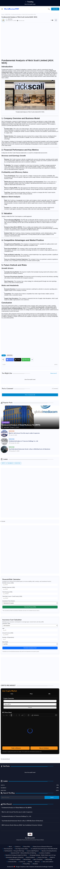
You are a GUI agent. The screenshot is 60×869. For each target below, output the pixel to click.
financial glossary (8, 848)
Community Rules (12, 861)
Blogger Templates (20, 866)
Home (3, 14)
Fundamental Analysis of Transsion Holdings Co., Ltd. (23, 441)
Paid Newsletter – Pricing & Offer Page (14, 850)
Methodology (49, 859)
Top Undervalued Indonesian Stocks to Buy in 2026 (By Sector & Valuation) (29, 449)
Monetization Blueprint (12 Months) (14, 857)
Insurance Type (6, 623)
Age (3, 628)
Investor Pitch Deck (42, 857)
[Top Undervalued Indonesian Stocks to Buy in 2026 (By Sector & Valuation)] (4, 449)
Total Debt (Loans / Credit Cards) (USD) (12, 596)
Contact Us (22, 861)
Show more (53, 373)
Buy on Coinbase (44, 748)
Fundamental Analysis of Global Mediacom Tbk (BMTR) (17, 807)
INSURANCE (10, 463)
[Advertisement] (30, 41)
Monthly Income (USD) (8, 583)
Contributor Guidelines (44, 853)
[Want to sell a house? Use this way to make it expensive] (4, 433)
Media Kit (52, 857)
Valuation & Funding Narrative (49, 850)
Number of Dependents (8, 637)
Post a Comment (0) (30, 394)
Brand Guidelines (30, 857)
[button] (48, 9)
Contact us (17, 846)
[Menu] (2, 9)
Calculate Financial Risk (30, 607)
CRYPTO (3, 463)
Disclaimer (35, 863)
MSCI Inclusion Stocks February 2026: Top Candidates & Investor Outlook (22, 825)
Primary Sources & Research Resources (42, 846)
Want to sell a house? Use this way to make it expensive (24, 433)
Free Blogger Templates (47, 866)
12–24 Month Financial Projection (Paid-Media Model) (44, 848)
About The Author (38, 859)
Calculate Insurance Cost (30, 648)
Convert (30, 707)
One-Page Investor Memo (21, 848)
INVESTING (7, 14)
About (10, 846)
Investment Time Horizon (8, 601)
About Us (37, 861)
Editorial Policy (27, 859)
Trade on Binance (16, 748)
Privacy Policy (26, 846)
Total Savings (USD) (7, 592)
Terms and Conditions (47, 861)
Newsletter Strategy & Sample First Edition (16, 855)
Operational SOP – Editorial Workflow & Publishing (23, 853)
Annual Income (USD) (7, 633)
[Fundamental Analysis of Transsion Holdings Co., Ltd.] (4, 441)
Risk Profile (5, 642)
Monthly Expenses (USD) (8, 587)
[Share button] (32, 359)
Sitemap (30, 861)
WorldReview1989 (11, 9)
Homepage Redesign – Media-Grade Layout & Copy (43, 855)
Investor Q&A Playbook (33, 850)
